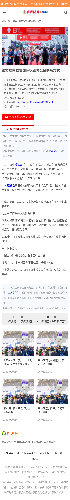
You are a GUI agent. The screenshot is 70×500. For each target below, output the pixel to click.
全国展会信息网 (22, 441)
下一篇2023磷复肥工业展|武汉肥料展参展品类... (52, 320)
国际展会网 (36, 441)
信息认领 (57, 453)
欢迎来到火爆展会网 (44, 3)
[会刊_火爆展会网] (35, 12)
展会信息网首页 (20, 21)
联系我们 (53, 151)
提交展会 (8, 453)
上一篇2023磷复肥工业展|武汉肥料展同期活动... (18, 320)
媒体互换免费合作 (26, 453)
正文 (41, 21)
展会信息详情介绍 (19, 129)
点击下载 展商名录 (19, 116)
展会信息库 (7, 441)
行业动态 (33, 21)
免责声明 (44, 453)
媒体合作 (64, 3)
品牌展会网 (49, 441)
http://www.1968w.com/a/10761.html (35, 102)
